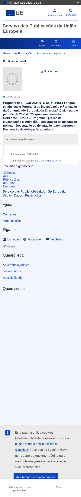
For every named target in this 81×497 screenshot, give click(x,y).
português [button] (71, 15)
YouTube (56, 239)
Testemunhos (12, 271)
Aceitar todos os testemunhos (36, 477)
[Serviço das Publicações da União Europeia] (16, 13)
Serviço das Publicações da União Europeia (39, 28)
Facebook (34, 239)
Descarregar (51, 71)
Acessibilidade (13, 277)
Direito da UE (13, 96)
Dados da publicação (22, 139)
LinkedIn (13, 239)
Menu (73, 45)
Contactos (9, 214)
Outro (11, 246)
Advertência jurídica (16, 265)
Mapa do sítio (12, 220)
